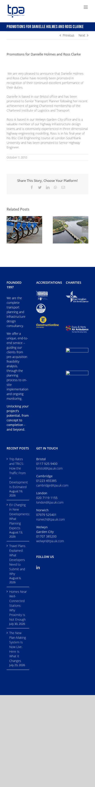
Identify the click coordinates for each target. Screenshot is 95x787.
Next (82, 35)
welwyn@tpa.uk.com (50, 541)
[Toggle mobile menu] (86, 7)
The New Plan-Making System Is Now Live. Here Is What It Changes (17, 647)
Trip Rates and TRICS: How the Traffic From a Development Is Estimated (18, 473)
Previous (68, 35)
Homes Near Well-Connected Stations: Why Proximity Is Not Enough (18, 605)
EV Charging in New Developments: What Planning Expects (18, 516)
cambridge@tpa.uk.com (52, 485)
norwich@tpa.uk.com (50, 519)
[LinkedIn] (38, 567)
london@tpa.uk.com (49, 502)
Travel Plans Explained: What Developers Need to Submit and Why (17, 560)
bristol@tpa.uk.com (49, 468)
